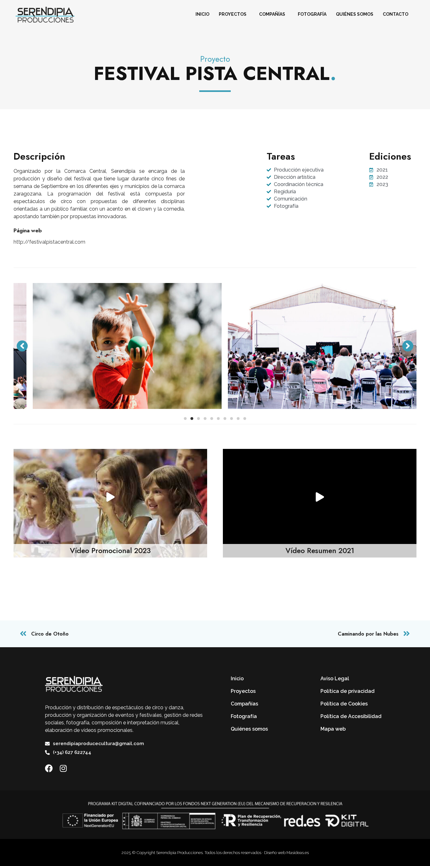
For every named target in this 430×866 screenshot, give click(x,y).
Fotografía (312, 14)
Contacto (395, 14)
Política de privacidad (347, 691)
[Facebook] (49, 768)
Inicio (202, 14)
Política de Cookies (344, 704)
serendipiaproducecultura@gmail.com (98, 743)
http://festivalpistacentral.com (49, 242)
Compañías (272, 14)
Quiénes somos (354, 14)
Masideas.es (297, 852)
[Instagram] (63, 768)
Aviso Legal (334, 679)
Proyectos (232, 14)
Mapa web (333, 729)
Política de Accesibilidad (351, 716)
